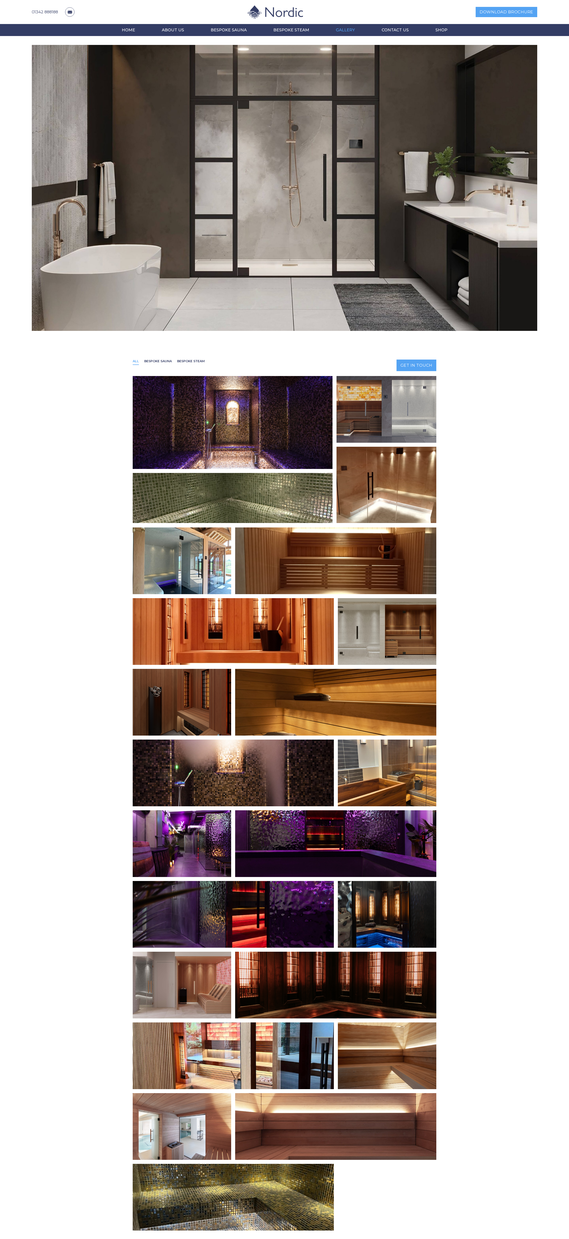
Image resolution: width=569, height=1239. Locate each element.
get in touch (416, 365)
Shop (441, 30)
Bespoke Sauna (229, 30)
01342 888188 (45, 12)
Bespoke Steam (291, 30)
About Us (173, 30)
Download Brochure (506, 12)
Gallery (345, 30)
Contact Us (395, 30)
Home (128, 30)
